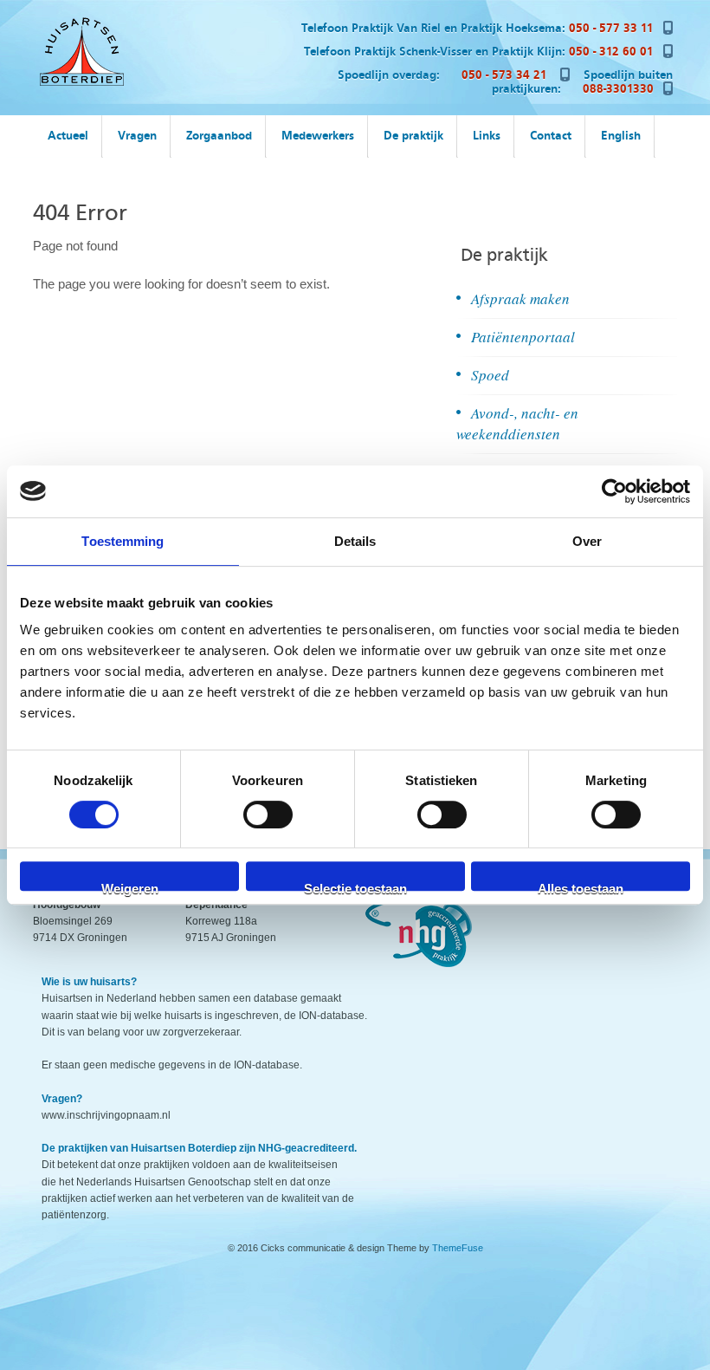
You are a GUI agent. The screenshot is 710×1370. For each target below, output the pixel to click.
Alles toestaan (580, 886)
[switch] (268, 814)
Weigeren (129, 886)
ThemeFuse (457, 1248)
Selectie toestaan (355, 886)
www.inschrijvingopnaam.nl (106, 1115)
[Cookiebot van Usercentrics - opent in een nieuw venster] (614, 491)
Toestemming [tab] (122, 541)
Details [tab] (355, 541)
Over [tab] (587, 541)
